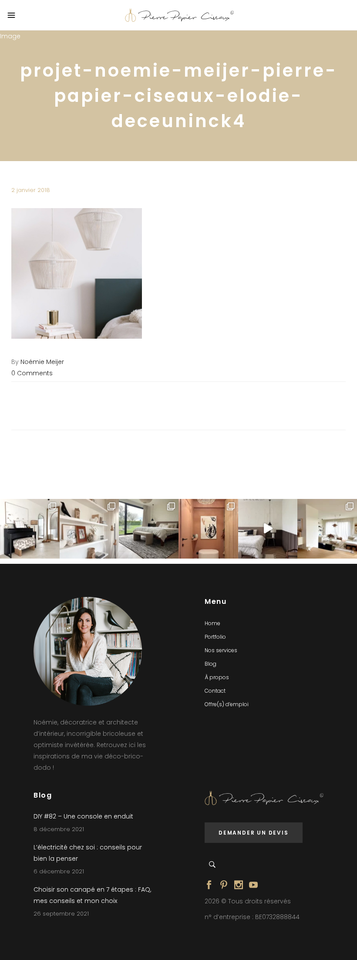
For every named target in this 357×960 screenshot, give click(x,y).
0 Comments (32, 373)
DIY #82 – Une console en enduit (83, 816)
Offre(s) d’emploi (227, 704)
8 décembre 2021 (59, 829)
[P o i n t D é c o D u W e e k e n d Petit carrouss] (327, 529)
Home (212, 623)
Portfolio (215, 636)
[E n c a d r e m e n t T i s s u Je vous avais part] (89, 529)
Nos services (221, 650)
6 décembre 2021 (59, 871)
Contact (215, 690)
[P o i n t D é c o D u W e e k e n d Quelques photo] (208, 529)
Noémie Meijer (42, 361)
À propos (217, 677)
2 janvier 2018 (30, 190)
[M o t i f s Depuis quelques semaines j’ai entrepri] (30, 529)
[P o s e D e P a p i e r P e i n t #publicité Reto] (268, 529)
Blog (210, 663)
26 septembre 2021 (61, 913)
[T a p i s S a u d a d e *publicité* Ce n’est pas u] (148, 529)
